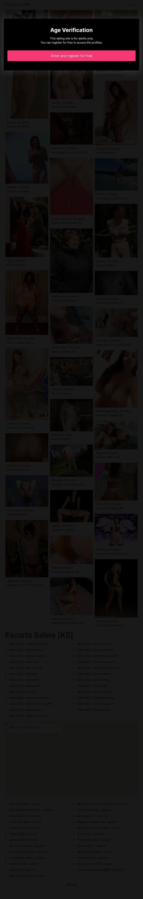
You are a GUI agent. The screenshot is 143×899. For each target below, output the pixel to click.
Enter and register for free (71, 56)
